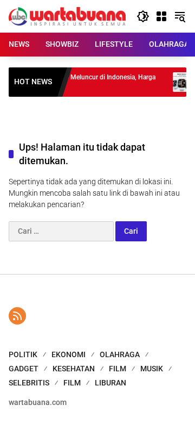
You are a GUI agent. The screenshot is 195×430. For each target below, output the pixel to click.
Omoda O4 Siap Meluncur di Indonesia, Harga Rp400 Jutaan (86, 81)
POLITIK (23, 354)
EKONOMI (68, 354)
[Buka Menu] (161, 16)
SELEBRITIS (29, 382)
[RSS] (17, 316)
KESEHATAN (74, 368)
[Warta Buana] (67, 15)
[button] (143, 16)
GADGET (23, 368)
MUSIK (151, 368)
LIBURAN (110, 382)
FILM (117, 368)
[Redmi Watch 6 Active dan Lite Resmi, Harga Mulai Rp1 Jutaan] (179, 82)
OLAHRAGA (120, 354)
